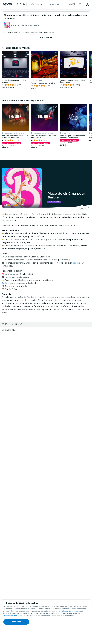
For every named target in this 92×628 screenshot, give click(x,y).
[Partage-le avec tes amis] (82, 207)
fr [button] (73, 4)
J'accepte (16, 622)
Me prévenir (46, 37)
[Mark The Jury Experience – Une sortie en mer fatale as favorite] (55, 106)
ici (75, 263)
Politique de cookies (69, 611)
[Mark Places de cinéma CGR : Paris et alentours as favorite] (26, 53)
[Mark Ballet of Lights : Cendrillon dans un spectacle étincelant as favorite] (84, 106)
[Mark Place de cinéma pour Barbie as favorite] (87, 207)
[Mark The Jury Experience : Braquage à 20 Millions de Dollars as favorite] (26, 106)
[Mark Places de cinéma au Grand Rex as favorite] (55, 53)
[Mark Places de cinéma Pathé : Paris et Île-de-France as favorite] (84, 53)
